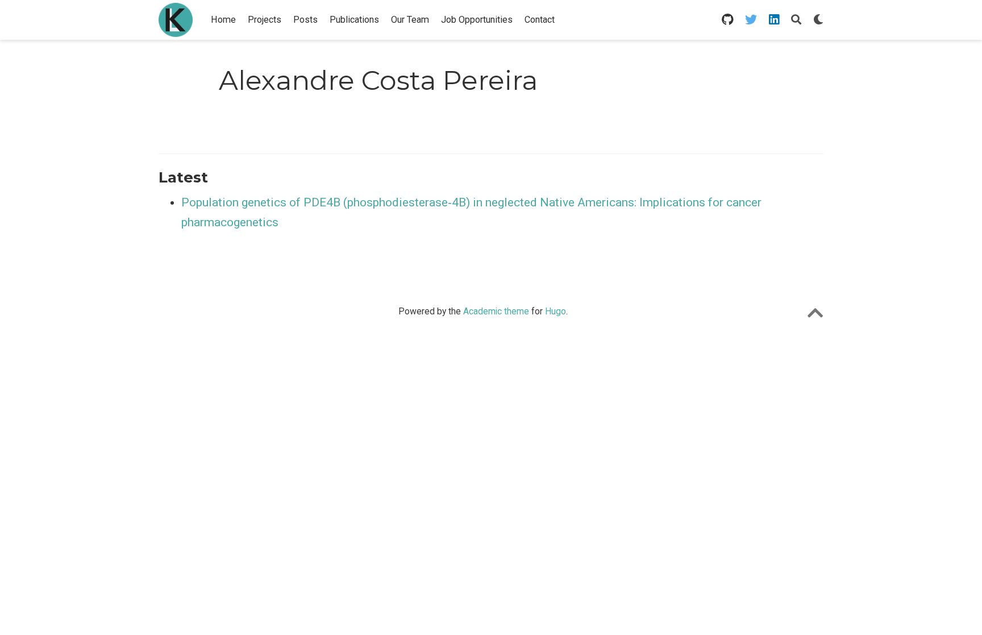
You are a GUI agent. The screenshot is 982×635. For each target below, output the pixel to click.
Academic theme (496, 311)
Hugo (555, 311)
